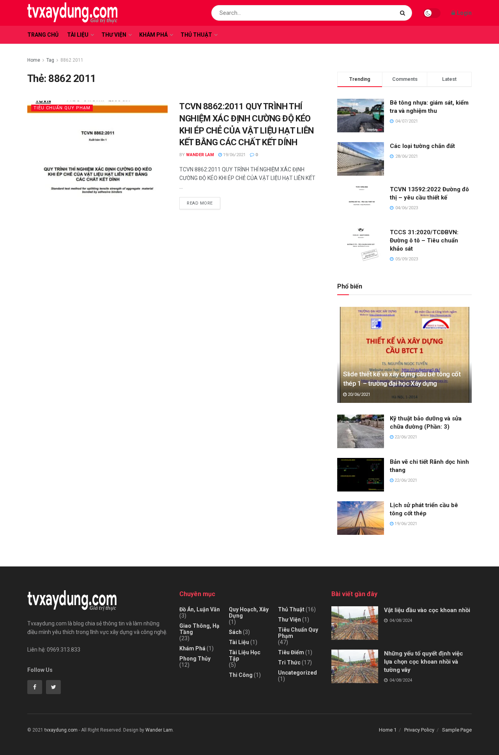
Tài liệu (77, 35)
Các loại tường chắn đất (422, 146)
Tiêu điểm (291, 652)
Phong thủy (195, 658)
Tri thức (289, 662)
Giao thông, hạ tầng (199, 629)
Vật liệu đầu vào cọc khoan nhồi (427, 610)
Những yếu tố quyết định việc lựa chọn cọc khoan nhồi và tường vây (423, 661)
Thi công (241, 675)
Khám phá (153, 35)
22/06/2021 (405, 437)
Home (33, 60)
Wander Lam (200, 154)
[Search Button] (404, 13)
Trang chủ (42, 35)
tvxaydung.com (61, 730)
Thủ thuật (196, 35)
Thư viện (113, 35)
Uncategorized (297, 673)
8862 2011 (71, 60)
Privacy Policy (419, 730)
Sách (235, 632)
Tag (50, 60)
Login (464, 13)
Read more (200, 203)
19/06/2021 (234, 154)
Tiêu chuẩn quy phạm (62, 107)
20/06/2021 (358, 394)
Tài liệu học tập (244, 655)
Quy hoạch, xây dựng (249, 612)
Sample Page (457, 730)
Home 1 (387, 730)
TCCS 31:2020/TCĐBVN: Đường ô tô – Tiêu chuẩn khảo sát (424, 240)
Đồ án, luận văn (199, 609)
